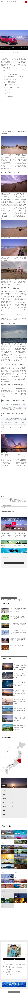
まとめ (5, 95)
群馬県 (4, 810)
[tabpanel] (14, 984)
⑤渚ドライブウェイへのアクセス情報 (11, 87)
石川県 (16, 597)
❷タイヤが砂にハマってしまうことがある (13, 85)
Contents (12, 74)
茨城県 (4, 814)
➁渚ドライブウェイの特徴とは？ (10, 79)
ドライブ (20, 597)
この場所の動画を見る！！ (9, 96)
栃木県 (4, 802)
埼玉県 (4, 794)
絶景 (21, 599)
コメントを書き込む (14, 563)
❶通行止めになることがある (11, 84)
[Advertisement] (14, 16)
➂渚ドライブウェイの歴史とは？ (10, 81)
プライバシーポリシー (14, 991)
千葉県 (4, 790)
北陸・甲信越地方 (5, 597)
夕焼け (10, 599)
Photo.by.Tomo (14, 959)
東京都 (4, 798)
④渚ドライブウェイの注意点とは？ (11, 82)
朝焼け (15, 599)
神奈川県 (5, 806)
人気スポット (4, 599)
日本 (11, 597)
